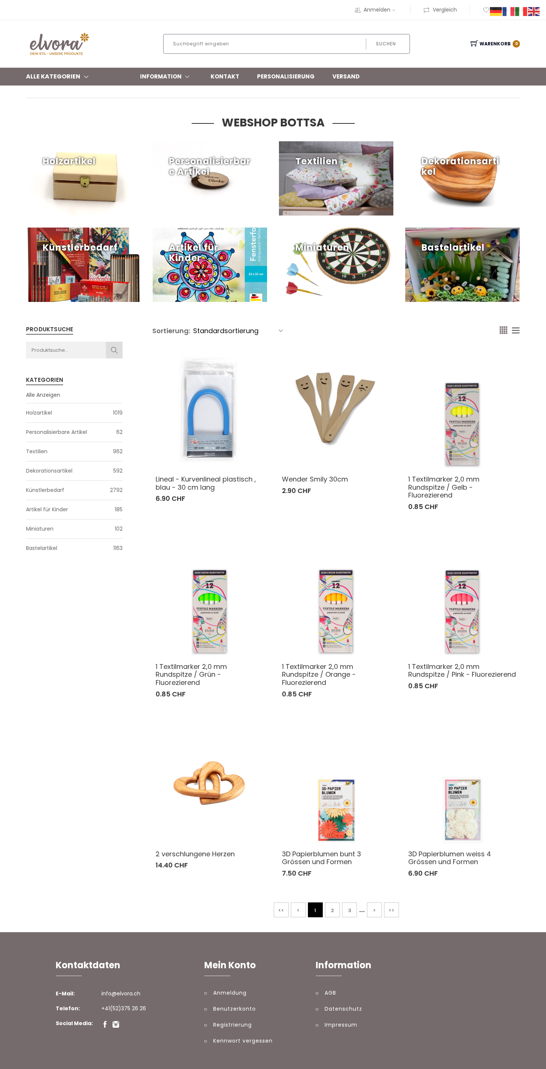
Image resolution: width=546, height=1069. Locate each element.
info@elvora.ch (120, 993)
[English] (534, 11)
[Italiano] (521, 11)
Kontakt (225, 76)
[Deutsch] (496, 11)
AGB (330, 992)
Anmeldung (230, 992)
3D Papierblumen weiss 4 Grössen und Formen (449, 858)
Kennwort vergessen (243, 1040)
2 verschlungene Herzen (195, 854)
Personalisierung (286, 76)
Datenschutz (343, 1008)
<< (281, 910)
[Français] (509, 11)
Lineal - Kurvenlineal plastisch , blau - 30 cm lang (206, 483)
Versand (346, 76)
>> (391, 910)
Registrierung (232, 1024)
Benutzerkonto (234, 1008)
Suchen (386, 44)
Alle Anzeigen (43, 394)
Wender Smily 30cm (315, 479)
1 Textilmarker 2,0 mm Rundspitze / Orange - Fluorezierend (319, 674)
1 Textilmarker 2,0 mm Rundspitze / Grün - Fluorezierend (191, 674)
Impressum (341, 1024)
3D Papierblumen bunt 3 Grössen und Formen (321, 858)
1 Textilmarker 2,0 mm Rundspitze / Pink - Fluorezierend (462, 670)
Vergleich (445, 9)
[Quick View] (248, 452)
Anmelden (377, 9)
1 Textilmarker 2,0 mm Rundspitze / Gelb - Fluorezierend (444, 487)
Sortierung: (171, 330)
